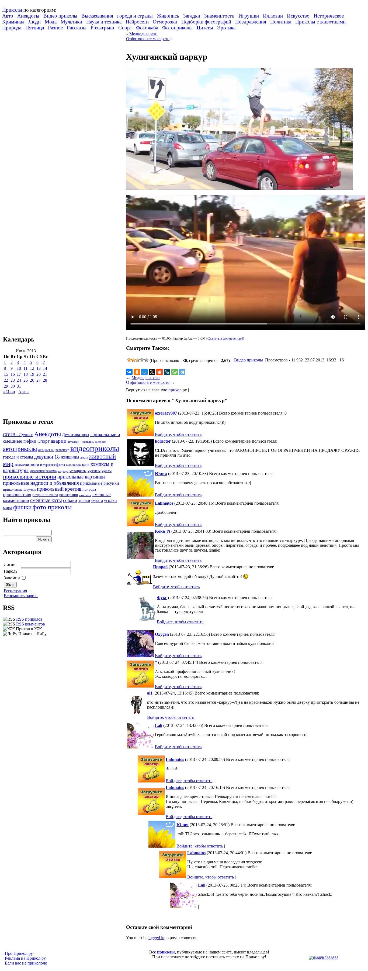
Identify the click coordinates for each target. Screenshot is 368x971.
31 (19, 386)
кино (85, 465)
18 (25, 374)
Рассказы (76, 27)
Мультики (71, 22)
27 (38, 380)
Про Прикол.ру (19, 953)
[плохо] (133, 360)
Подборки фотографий (206, 22)
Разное (55, 27)
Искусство (298, 16)
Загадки (191, 16)
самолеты (85, 495)
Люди (34, 22)
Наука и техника (103, 22)
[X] (152, 372)
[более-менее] (138, 360)
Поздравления (250, 22)
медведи (63, 471)
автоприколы (20, 448)
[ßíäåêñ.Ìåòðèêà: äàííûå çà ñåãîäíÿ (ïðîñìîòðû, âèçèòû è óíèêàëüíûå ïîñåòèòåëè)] (323, 958)
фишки (22, 507)
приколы (166, 952)
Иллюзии (273, 16)
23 (13, 380)
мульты (107, 471)
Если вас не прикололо (26, 963)
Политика (280, 22)
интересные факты (52, 465)
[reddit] (159, 372)
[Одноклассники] (137, 372)
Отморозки (165, 22)
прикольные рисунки (99, 483)
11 (25, 368)
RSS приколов (29, 619)
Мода (51, 22)
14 (45, 368)
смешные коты (46, 500)
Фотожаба (147, 27)
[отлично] (146, 360)
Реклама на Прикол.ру (25, 958)
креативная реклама (43, 471)
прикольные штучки (19, 489)
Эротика (226, 27)
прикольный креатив (59, 489)
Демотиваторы (75, 434)
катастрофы (73, 464)
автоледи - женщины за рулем (87, 441)
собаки (70, 500)
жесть (84, 457)
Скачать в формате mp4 (225, 338)
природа (89, 489)
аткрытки (46, 449)
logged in (156, 937)
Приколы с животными (320, 22)
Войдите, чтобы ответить (178, 434)
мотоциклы (78, 471)
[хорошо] (142, 360)
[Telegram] (182, 372)
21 (45, 374)
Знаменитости (219, 16)
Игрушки (248, 16)
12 (32, 368)
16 (13, 374)
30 (13, 386)
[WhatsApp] (174, 372)
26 (32, 380)
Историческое (329, 16)
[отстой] (129, 360)
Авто (7, 16)
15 (6, 374)
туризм (97, 501)
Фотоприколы (177, 27)
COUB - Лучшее (18, 434)
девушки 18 (47, 457)
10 (19, 368)
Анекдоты (28, 16)
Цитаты (205, 27)
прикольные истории (29, 476)
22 (6, 380)
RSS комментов (30, 624)
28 (45, 380)
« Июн (9, 391)
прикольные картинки (81, 477)
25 (25, 380)
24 (19, 380)
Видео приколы (60, 16)
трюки (84, 500)
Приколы (12, 10)
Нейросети (137, 22)
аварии (59, 441)
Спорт (125, 27)
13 (38, 368)
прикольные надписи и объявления (41, 483)
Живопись (168, 16)
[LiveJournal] (167, 372)
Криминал (13, 22)
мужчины (94, 471)
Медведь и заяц (143, 34)
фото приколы (52, 507)
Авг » (23, 391)
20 (38, 374)
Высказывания (97, 16)
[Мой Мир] (144, 372)
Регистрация (15, 591)
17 (19, 374)
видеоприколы (94, 448)
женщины (70, 457)
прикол (175, 390)
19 (32, 374)
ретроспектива (45, 495)
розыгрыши (68, 495)
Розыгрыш (102, 27)
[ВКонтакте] (129, 372)
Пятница (34, 27)
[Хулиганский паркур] (239, 188)
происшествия (17, 494)
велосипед (62, 450)
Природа (11, 27)
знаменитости (27, 464)
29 (6, 386)
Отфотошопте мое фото (147, 38)
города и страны (135, 16)
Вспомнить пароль (21, 595)
